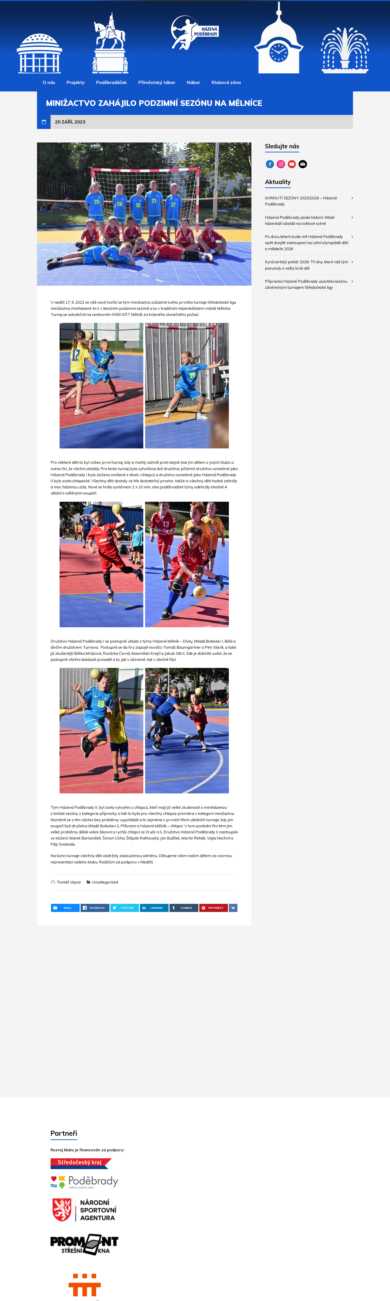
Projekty (75, 82)
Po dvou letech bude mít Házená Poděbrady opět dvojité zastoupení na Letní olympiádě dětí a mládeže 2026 (306, 242)
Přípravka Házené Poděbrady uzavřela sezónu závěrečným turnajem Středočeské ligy (306, 284)
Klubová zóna (226, 82)
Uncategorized (105, 882)
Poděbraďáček (111, 82)
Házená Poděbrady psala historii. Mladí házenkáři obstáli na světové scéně (299, 220)
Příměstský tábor (156, 82)
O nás (49, 82)
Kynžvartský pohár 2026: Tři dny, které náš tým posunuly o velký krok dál (306, 264)
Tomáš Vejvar (69, 882)
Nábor (193, 82)
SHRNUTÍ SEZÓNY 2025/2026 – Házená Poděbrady (301, 201)
